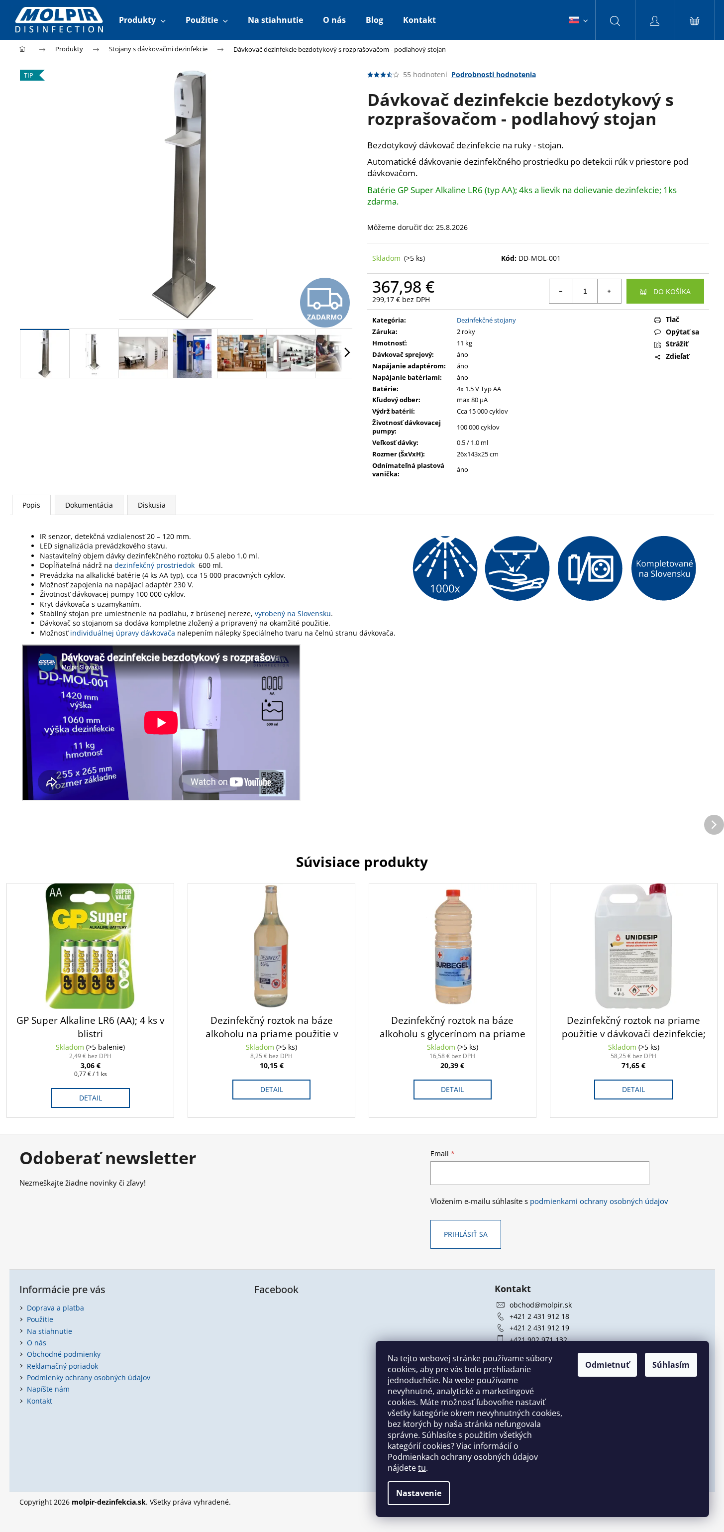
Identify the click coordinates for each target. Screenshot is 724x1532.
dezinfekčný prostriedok (154, 565)
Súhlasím (671, 1364)
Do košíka (672, 291)
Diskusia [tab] (152, 505)
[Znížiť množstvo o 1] (561, 291)
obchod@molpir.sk (541, 1305)
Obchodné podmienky (64, 1354)
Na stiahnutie (49, 1331)
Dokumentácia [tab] (89, 505)
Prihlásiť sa (466, 1234)
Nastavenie (418, 1493)
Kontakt (39, 1401)
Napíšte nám (48, 1389)
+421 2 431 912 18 (539, 1316)
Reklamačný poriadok (62, 1366)
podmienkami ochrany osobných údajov (599, 1201)
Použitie (40, 1319)
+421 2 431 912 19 (539, 1327)
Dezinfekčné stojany (486, 320)
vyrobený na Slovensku (293, 613)
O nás (36, 1342)
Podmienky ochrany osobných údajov (88, 1377)
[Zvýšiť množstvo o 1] (609, 291)
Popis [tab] (31, 505)
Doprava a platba (55, 1308)
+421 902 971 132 (538, 1339)
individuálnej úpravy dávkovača (121, 633)
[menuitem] (142, 20)
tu (422, 1467)
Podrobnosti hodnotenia (493, 74)
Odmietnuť (607, 1364)
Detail (90, 1097)
